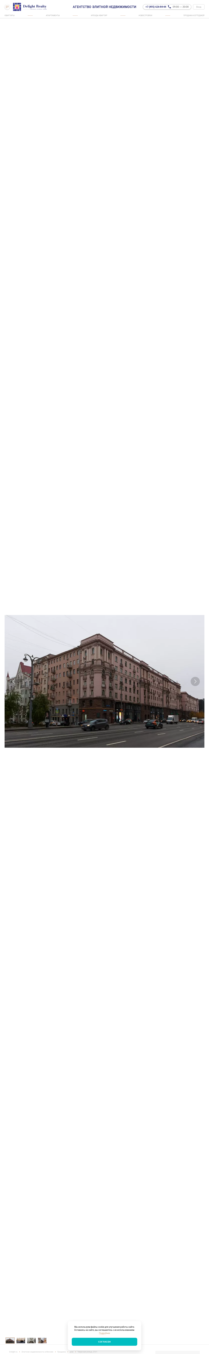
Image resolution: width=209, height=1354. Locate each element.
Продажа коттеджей (193, 15)
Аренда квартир (99, 15)
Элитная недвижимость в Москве (37, 1352)
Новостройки (145, 15)
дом (71, 1352)
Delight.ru (13, 1352)
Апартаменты (53, 15)
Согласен (104, 1342)
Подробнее (104, 1333)
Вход (198, 7)
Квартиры (10, 15)
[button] (13, 681)
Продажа (61, 1352)
